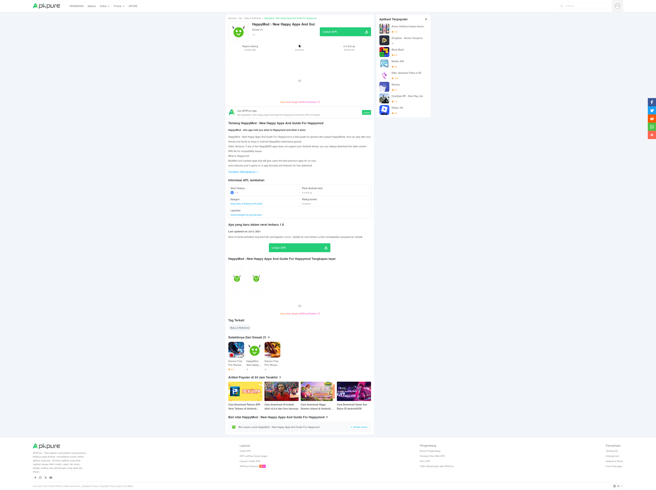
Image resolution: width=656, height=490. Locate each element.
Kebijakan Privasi (90, 486)
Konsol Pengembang (430, 450)
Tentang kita (612, 450)
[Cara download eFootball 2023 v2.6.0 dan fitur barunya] (281, 391)
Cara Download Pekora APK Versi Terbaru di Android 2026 (244, 407)
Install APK (245, 450)
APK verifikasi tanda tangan (253, 456)
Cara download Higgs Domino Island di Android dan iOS (316, 407)
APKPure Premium (249, 466)
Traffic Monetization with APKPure (437, 466)
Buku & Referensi (253, 18)
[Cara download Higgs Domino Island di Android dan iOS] (318, 391)
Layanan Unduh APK (250, 461)
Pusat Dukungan (614, 466)
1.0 (236, 192)
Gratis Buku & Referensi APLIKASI (246, 203)
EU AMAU (128, 486)
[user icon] (617, 6)
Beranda (232, 18)
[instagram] (40, 478)
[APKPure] (46, 6)
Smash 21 (257, 29)
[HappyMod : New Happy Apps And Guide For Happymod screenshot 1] (256, 278)
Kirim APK (425, 461)
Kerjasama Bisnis (614, 461)
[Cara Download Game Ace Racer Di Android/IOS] (354, 391)
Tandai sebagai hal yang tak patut (246, 214)
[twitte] (45, 478)
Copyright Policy (107, 486)
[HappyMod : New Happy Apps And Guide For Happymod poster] (236, 278)
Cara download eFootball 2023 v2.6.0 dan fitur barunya (281, 406)
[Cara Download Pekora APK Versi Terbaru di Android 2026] (245, 391)
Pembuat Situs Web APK (432, 456)
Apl (240, 18)
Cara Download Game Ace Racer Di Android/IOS (352, 406)
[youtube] (51, 478)
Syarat (119, 486)
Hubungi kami (612, 456)
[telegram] (35, 478)
